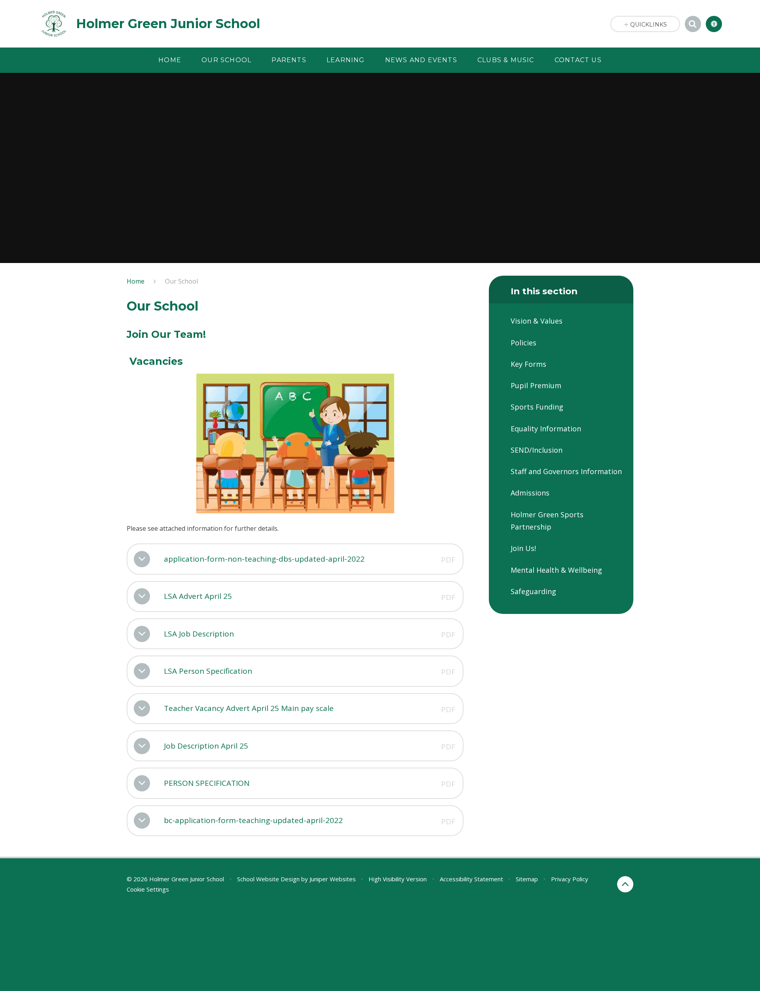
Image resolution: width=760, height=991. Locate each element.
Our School (181, 281)
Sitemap (527, 879)
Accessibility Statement (471, 879)
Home (135, 281)
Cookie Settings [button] (148, 889)
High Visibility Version (398, 879)
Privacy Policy (569, 879)
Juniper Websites (333, 879)
